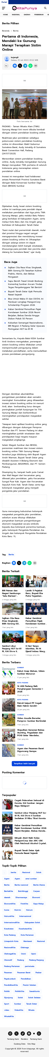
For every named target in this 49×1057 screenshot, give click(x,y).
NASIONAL (16, 14)
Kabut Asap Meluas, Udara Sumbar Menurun (30, 672)
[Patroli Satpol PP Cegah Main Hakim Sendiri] (8, 704)
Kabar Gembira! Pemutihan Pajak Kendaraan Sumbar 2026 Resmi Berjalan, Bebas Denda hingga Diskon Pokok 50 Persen (24, 314)
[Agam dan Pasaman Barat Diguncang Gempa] (8, 750)
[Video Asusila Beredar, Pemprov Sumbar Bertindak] (8, 720)
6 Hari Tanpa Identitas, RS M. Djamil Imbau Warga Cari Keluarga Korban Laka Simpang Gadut (36, 649)
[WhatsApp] (30, 66)
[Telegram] (25, 66)
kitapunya (31, 1048)
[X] (20, 66)
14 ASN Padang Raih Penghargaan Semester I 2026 (30, 689)
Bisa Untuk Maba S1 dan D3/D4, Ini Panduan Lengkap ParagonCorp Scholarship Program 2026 (25, 302)
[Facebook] (15, 66)
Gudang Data (19, 1044)
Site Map (31, 1044)
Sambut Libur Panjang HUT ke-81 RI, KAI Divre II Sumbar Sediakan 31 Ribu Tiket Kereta (12, 649)
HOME (5, 14)
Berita (11, 554)
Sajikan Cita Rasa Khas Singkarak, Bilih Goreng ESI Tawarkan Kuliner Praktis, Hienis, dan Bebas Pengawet (25, 272)
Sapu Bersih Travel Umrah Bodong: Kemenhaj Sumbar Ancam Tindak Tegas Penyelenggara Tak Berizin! (25, 284)
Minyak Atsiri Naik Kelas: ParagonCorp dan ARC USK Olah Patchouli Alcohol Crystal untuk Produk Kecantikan (30, 841)
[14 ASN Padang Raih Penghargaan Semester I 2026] (8, 688)
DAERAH (27, 14)
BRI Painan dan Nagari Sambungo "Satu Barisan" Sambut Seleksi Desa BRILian (12, 593)
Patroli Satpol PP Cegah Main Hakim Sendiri (29, 704)
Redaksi (24, 1039)
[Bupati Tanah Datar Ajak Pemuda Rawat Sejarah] (7, 854)
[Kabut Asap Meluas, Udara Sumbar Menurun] (8, 672)
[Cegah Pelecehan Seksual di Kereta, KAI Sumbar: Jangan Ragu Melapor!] (7, 804)
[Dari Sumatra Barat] (24, 8)
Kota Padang (22, 683)
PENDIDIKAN (38, 14)
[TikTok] (23, 1033)
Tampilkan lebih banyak (24, 763)
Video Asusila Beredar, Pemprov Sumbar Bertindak (31, 719)
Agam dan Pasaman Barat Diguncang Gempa (30, 750)
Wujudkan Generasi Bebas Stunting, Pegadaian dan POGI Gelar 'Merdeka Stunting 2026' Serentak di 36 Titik (31, 733)
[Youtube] (34, 1033)
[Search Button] (45, 8)
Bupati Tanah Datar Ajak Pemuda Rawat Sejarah (25, 293)
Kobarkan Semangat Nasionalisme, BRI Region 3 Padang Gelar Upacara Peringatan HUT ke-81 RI (26, 326)
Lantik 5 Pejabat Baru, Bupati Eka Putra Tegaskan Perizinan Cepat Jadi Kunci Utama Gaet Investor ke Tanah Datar (36, 593)
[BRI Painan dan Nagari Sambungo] (13, 581)
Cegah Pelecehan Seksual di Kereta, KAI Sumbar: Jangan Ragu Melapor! (29, 803)
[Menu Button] (3, 8)
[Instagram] (10, 1033)
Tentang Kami (13, 1039)
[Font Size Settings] (6, 66)
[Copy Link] (36, 66)
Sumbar (20, 667)
